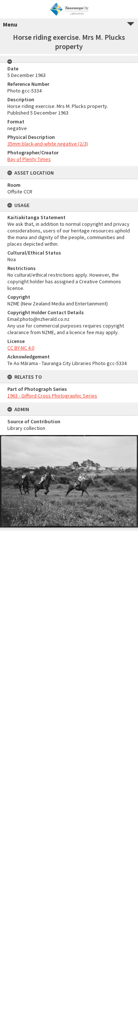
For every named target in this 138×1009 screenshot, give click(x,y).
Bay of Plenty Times (29, 159)
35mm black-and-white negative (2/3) (47, 143)
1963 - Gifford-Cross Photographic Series (52, 395)
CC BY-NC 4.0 (20, 347)
